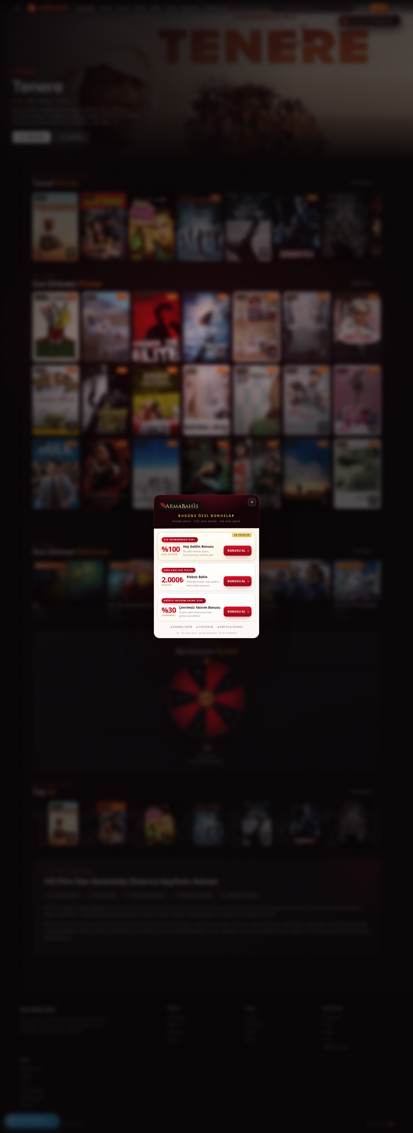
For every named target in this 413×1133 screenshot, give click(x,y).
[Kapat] (252, 502)
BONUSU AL (238, 550)
